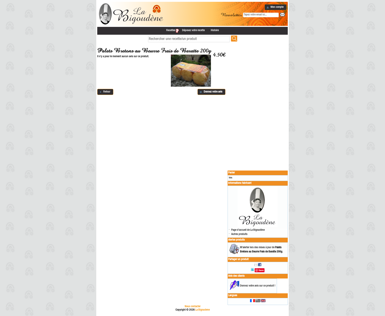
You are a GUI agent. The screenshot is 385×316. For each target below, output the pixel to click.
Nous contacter (193, 306)
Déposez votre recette (193, 30)
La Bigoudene (202, 310)
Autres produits (239, 234)
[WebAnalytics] (192, 314)
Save (261, 270)
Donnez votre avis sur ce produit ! (257, 286)
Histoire (215, 30)
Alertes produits (236, 240)
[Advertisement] (258, 105)
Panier (231, 172)
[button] (275, 7)
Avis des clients (236, 276)
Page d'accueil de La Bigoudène (248, 230)
